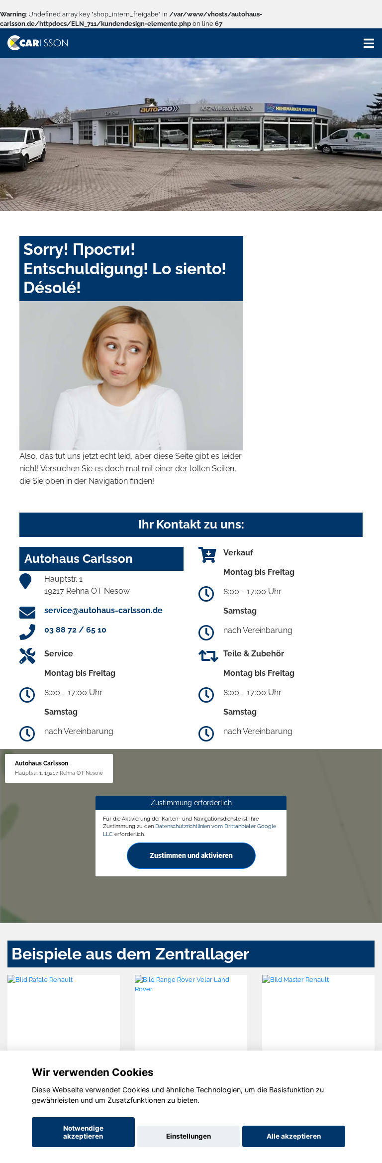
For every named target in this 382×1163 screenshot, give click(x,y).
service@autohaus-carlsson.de (103, 610)
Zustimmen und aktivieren (191, 855)
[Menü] (369, 43)
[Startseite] (37, 42)
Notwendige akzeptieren (83, 1132)
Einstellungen (188, 1136)
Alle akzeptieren (294, 1136)
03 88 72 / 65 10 (75, 629)
